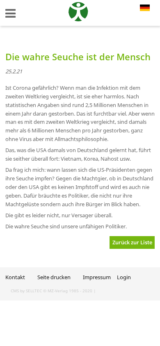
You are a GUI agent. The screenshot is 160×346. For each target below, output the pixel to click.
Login (124, 277)
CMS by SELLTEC (26, 291)
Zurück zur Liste (132, 242)
